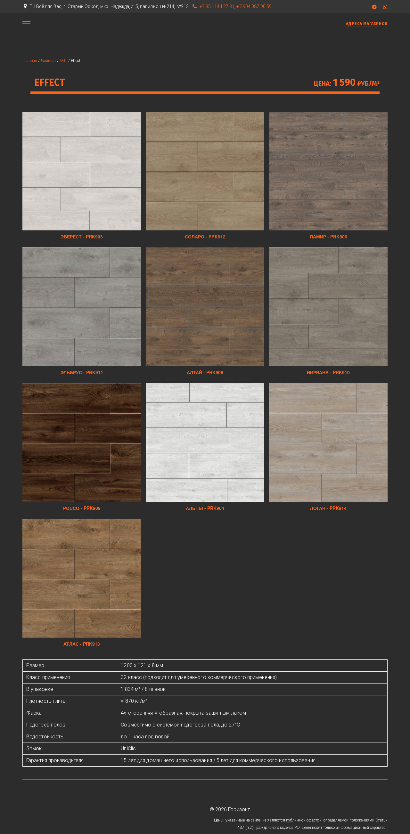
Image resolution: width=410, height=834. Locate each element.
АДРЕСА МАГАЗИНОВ (367, 23)
